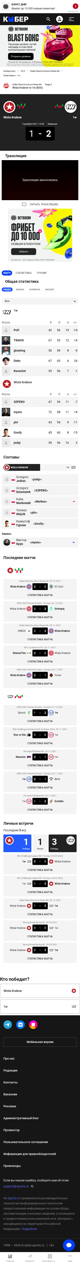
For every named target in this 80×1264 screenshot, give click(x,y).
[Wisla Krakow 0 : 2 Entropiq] (23, 107)
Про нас (9, 1058)
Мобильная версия (40, 1042)
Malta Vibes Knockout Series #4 (45, 71)
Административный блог (21, 1118)
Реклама (9, 1106)
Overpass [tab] (34, 289)
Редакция (10, 1070)
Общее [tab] (7, 289)
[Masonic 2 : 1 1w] (59, 107)
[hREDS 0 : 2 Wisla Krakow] (21, 104)
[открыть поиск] (48, 19)
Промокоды (12, 1166)
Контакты (10, 1082)
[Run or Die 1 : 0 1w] (60, 107)
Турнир (42, 272)
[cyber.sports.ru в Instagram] (34, 1025)
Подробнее (29, 1229)
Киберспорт (9, 71)
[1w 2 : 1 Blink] (57, 105)
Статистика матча (40, 595)
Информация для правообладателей (29, 1154)
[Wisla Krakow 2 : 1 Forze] (18, 105)
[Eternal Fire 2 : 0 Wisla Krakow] (19, 107)
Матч (6, 272)
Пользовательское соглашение (25, 1142)
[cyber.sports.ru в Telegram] (8, 1025)
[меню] (71, 19)
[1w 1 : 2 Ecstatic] (55, 107)
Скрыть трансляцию (44, 204)
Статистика (24, 272)
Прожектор (11, 1130)
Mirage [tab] (20, 289)
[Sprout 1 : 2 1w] (62, 105)
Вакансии (10, 1094)
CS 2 (23, 71)
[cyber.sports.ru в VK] (21, 1025)
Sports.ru (14, 1198)
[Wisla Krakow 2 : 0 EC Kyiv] (24, 104)
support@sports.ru (16, 1186)
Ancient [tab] (49, 289)
